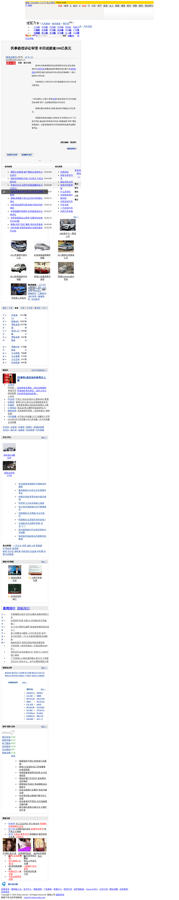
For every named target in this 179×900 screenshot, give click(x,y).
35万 (44, 288)
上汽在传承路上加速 (34, 503)
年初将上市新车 (18, 298)
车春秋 (11, 405)
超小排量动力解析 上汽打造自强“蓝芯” (29, 633)
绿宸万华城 (40, 699)
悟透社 (29, 427)
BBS (141, 6)
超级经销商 (39, 427)
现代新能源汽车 (26, 530)
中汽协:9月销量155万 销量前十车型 (33, 416)
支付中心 (27, 889)
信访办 (6, 430)
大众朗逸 (15, 353)
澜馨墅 (39, 696)
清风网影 (23, 513)
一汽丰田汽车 (66, 208)
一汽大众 (17, 545)
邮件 (129, 6)
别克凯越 (15, 362)
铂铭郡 (39, 704)
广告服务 (48, 889)
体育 (66, 6)
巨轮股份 (6, 746)
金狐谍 (21, 430)
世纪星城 (40, 713)
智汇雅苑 (29, 710)
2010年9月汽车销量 (17, 419)
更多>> (71, 22)
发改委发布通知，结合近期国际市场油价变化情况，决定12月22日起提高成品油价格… (31, 391)
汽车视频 (40, 430)
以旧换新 (9, 554)
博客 (135, 6)
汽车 (94, 6)
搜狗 (30, 5)
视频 (117, 6)
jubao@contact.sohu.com (34, 897)
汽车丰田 (64, 205)
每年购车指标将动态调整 (30, 536)
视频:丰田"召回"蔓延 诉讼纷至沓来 (27, 224)
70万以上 (37, 290)
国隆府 (28, 702)
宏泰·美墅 (29, 704)
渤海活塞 (6, 753)
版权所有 (60, 895)
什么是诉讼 (65, 192)
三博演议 (12, 408)
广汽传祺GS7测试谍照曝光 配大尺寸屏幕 (30, 658)
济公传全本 (34, 824)
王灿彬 (22, 523)
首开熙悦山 (30, 713)
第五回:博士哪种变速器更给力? (31, 408)
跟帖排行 (23, 608)
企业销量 (12, 422)
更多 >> (76, 217)
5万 (40, 285)
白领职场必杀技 (23, 829)
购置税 (71, 36)
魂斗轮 (13, 430)
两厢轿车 (32, 293)
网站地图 (113, 889)
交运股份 (6, 750)
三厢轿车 (42, 293)
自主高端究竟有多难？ (35, 520)
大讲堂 (11, 385)
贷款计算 (41, 673)
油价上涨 (31, 545)
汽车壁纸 (29, 38)
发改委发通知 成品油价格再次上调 (32, 405)
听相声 (12, 824)
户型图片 (28, 676)
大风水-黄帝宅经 (21, 834)
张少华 (22, 507)
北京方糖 (29, 696)
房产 (99, 6)
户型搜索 (21, 673)
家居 (105, 6)
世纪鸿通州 (40, 707)
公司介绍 (103, 889)
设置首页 (5, 889)
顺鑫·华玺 (40, 716)
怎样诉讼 (64, 172)
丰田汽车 (41, 69)
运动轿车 (35, 299)
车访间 (11, 399)
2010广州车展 (36, 370)
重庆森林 (23, 490)
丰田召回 (25, 551)
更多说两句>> (78, 173)
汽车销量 (12, 416)
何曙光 (22, 497)
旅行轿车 (32, 296)
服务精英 (12, 411)
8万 (44, 285)
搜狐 (27, 3)
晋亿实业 (6, 737)
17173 (43, 3)
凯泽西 (15, 548)
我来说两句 (11, 57)
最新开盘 (15, 673)
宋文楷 (22, 484)
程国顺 (22, 520)
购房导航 (15, 676)
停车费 (40, 551)
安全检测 (30, 430)
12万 (30, 288)
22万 (39, 288)
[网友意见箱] (9, 887)
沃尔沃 (10, 551)
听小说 (12, 829)
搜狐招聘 (37, 889)
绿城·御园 (29, 719)
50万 (30, 290)
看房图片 (21, 676)
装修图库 (41, 676)
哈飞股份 (6, 743)
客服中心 (58, 889)
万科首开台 (40, 710)
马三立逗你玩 (22, 824)
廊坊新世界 (30, 707)
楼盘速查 (8, 673)
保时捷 (17, 551)
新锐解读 (33, 834)
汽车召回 (88, 26)
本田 (24, 545)
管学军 (22, 503)
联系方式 (68, 889)
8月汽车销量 (32, 419)
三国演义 (19, 837)
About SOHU (92, 889)
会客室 (11, 402)
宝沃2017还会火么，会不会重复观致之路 (29, 661)
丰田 (54, 99)
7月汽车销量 (44, 419)
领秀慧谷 (40, 693)
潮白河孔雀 (30, 699)
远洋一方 (40, 719)
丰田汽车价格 (66, 211)
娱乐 (75, 6)
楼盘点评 (35, 673)
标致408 (15, 321)
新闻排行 (9, 608)
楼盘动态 (8, 676)
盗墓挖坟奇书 (37, 829)
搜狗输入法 (16, 889)
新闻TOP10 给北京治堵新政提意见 (32, 402)
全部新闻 (124, 889)
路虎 (5, 551)
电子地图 (28, 673)
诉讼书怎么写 (66, 182)
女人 (111, 6)
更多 (13, 756)
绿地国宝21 (30, 693)
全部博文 (5, 892)
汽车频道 (46, 24)
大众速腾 (15, 356)
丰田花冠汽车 (66, 201)
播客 (123, 6)
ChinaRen (35, 3)
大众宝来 (15, 359)
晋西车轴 (6, 740)
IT (89, 6)
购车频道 (56, 24)
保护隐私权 (79, 889)
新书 (11, 834)
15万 (35, 288)
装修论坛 (35, 676)
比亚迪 (33, 551)
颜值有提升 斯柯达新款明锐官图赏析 (28, 642)
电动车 (8, 548)
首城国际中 (30, 716)
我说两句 (149, 6)
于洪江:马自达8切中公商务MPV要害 (32, 399)
